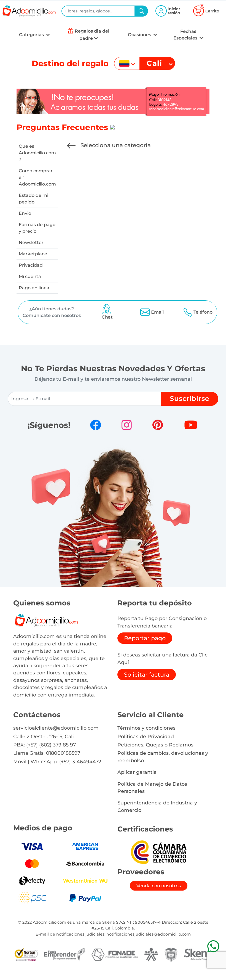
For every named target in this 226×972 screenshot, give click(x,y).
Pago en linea (34, 287)
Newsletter (31, 242)
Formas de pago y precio (37, 228)
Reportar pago (145, 638)
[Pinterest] (157, 424)
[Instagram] (126, 424)
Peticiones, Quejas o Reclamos (155, 745)
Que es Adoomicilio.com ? (37, 153)
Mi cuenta (30, 276)
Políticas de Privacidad (145, 736)
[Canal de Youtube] (190, 424)
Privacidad (31, 265)
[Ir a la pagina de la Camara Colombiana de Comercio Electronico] (158, 851)
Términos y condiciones (146, 728)
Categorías (32, 34)
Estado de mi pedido (33, 199)
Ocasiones (140, 34)
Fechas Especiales (185, 35)
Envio (25, 213)
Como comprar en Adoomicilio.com (37, 177)
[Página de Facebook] (95, 424)
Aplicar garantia (137, 772)
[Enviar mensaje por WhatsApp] (213, 946)
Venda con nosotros (158, 885)
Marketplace (33, 253)
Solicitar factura (146, 674)
